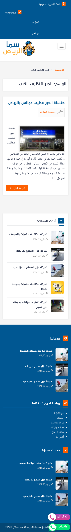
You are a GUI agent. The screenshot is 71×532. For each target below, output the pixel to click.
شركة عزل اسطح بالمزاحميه (30, 267)
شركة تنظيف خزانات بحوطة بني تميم (30, 305)
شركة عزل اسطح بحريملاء (31, 250)
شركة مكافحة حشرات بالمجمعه (28, 234)
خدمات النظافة (47, 112)
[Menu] (62, 46)
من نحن (35, 33)
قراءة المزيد (18, 188)
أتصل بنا (35, 22)
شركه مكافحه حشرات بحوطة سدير (29, 286)
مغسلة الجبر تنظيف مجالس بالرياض (36, 103)
